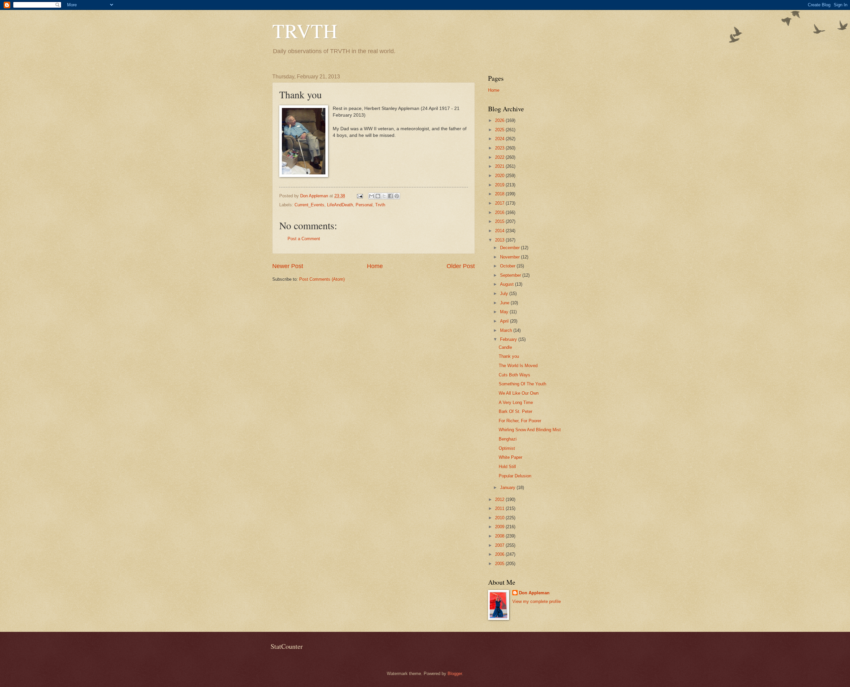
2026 (500, 120)
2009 (500, 526)
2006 (500, 554)
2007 (500, 545)
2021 (500, 166)
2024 (500, 138)
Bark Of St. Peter (515, 411)
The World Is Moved (518, 365)
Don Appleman (534, 592)
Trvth (380, 204)
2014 (500, 230)
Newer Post (287, 266)
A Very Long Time (516, 402)
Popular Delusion (515, 475)
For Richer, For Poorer (520, 420)
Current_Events (309, 204)
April (505, 321)
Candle (505, 347)
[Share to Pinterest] (396, 196)
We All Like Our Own (519, 393)
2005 (500, 563)
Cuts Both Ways (514, 374)
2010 (500, 517)
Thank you (509, 356)
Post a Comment (304, 238)
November (510, 256)
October (508, 265)
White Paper (510, 457)
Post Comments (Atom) (322, 279)
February (509, 339)
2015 (500, 221)
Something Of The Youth (522, 383)
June (505, 302)
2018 (500, 193)
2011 (500, 508)
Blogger (455, 673)
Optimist (507, 448)
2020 (500, 175)
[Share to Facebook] (390, 196)
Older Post (461, 266)
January (508, 487)
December (510, 247)
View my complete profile (536, 601)
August (507, 284)
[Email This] (371, 196)
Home (375, 266)
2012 (500, 499)
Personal (364, 204)
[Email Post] (359, 195)
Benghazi (508, 439)
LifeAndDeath (340, 204)
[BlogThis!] (378, 196)
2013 (500, 240)
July (504, 293)
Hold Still (507, 466)
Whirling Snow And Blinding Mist (530, 429)
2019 (500, 184)
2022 (500, 157)
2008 (500, 536)
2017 (500, 203)
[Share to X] (384, 196)
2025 (500, 129)
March (506, 330)
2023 (500, 148)
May (505, 311)
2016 (500, 212)
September (511, 275)
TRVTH (304, 30)
